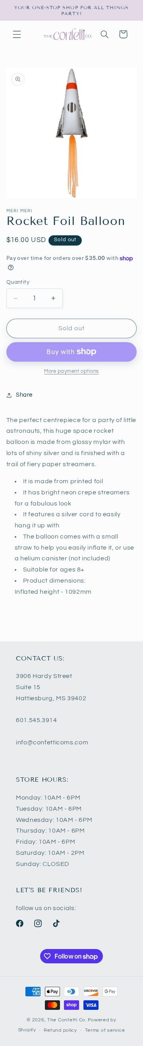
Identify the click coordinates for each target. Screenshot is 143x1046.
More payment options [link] (71, 371)
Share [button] (24, 395)
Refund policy (60, 1030)
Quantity (17, 282)
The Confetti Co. (67, 1020)
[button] (17, 34)
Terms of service (105, 1030)
